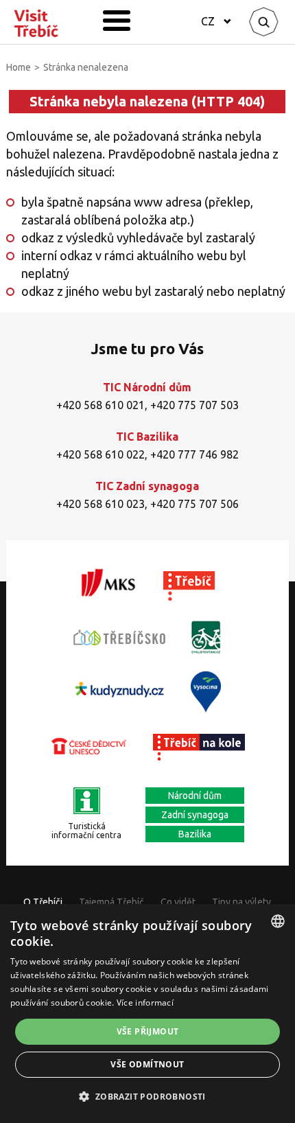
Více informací (145, 1002)
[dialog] (147, 1013)
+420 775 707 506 (194, 504)
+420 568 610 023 (100, 504)
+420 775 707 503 (194, 405)
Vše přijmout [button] (148, 1031)
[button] (147, 1097)
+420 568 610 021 (100, 405)
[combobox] (278, 921)
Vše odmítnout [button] (147, 1064)
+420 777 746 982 (194, 454)
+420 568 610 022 (100, 454)
